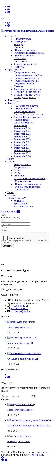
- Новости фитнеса (24, 55)
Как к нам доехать (23, 206)
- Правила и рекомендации (28, 184)
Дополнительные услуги (27, 94)
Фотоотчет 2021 (22, 136)
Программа (13, 69)
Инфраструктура (22, 39)
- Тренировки (21, 189)
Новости (18, 47)
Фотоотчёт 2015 (22, 153)
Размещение (20, 41)
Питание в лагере (23, 108)
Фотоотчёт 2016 (22, 150)
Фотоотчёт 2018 (22, 145)
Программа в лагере (24, 72)
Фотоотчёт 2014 (22, 156)
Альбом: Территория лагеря (28, 114)
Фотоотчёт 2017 (22, 147)
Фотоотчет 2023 (22, 131)
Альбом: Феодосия (24, 122)
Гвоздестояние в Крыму (20, 409)
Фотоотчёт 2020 (22, 139)
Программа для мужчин (26, 80)
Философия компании (25, 64)
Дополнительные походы (27, 92)
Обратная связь (15, 198)
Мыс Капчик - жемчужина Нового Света (29, 425)
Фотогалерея (20, 125)
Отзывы (11, 195)
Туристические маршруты (27, 89)
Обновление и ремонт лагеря (22, 358)
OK (33, 396)
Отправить (7, 246)
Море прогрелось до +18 (20, 343)
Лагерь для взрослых (25, 97)
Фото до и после (22, 164)
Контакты (19, 200)
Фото (10, 103)
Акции (17, 170)
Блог (10, 161)
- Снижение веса (22, 181)
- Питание (19, 175)
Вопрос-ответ (21, 167)
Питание (18, 86)
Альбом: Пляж (21, 119)
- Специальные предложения (29, 52)
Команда (18, 44)
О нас (10, 36)
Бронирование (9, 211)
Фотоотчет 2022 (22, 133)
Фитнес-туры (14, 100)
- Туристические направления (29, 178)
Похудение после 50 (24, 83)
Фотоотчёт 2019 (22, 142)
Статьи (17, 172)
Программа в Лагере (24, 111)
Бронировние (21, 203)
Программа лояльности (19, 327)
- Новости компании (24, 50)
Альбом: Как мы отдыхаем (28, 117)
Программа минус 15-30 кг (28, 75)
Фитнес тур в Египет (18, 441)
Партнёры (19, 66)
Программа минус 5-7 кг (27, 78)
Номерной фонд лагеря (26, 106)
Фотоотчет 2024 (22, 128)
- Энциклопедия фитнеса (27, 186)
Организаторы (21, 61)
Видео (10, 159)
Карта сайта (38, 454)
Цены (10, 192)
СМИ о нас (20, 58)
